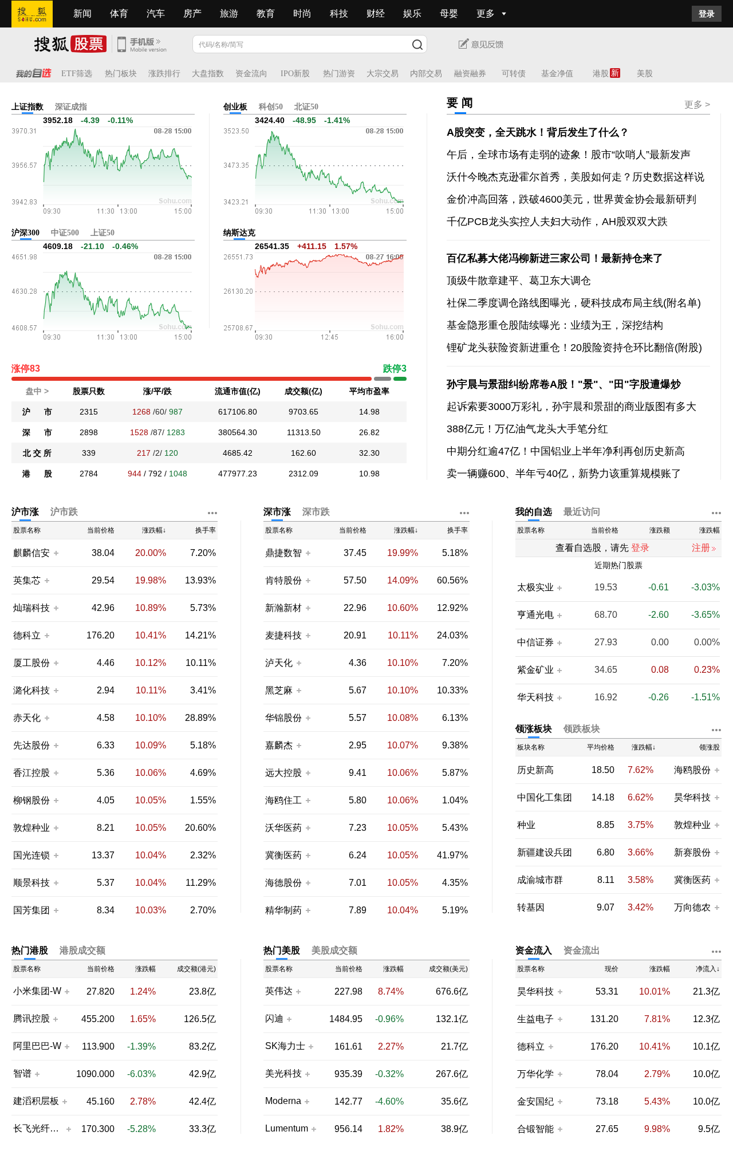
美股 (645, 73)
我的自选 (533, 511)
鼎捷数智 (283, 553)
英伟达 (279, 991)
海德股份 (283, 883)
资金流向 (251, 73)
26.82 (369, 432)
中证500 (65, 232)
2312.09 (303, 473)
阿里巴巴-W (37, 1046)
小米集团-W (37, 991)
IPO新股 (295, 73)
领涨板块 (533, 729)
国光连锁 (31, 855)
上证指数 (27, 106)
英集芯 (27, 580)
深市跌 (316, 511)
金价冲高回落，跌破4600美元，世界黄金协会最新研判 (571, 199)
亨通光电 (535, 615)
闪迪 (274, 1018)
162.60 (303, 453)
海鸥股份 (692, 770)
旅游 (229, 13)
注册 (701, 548)
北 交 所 (37, 453)
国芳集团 (31, 910)
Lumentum (286, 1128)
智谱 (22, 1073)
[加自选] (55, 553)
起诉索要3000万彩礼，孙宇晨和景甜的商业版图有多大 (571, 406)
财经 (375, 13)
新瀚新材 (283, 608)
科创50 (271, 106)
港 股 (37, 473)
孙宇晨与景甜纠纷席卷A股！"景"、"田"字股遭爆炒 (564, 384)
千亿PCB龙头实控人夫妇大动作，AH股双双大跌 (557, 221)
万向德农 (692, 907)
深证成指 (71, 106)
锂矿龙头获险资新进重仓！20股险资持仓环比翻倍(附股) (574, 347)
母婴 (449, 13)
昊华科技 (692, 797)
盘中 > (37, 391)
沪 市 (37, 411)
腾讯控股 (31, 1018)
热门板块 (121, 73)
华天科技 (535, 697)
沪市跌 (64, 511)
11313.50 (304, 432)
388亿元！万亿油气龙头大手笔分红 (527, 429)
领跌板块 (581, 729)
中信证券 (535, 642)
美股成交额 (334, 950)
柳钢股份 (31, 800)
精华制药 (283, 910)
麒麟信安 (31, 553)
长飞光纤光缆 (38, 1128)
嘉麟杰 (280, 745)
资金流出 (581, 950)
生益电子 (535, 1019)
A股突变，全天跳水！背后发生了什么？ (538, 132)
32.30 (369, 453)
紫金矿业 (535, 670)
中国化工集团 (544, 797)
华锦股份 (283, 718)
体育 (119, 13)
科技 (339, 13)
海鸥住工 (283, 800)
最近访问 (581, 511)
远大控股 (283, 773)
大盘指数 (208, 73)
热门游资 (339, 73)
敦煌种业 (31, 828)
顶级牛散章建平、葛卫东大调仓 (519, 280)
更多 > (697, 104)
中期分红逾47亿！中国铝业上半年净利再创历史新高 (566, 451)
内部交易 (426, 73)
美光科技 (283, 1073)
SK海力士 (285, 1046)
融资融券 (470, 73)
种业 (526, 825)
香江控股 (31, 773)
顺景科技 (31, 883)
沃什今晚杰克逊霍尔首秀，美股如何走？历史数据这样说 (575, 177)
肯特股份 (283, 580)
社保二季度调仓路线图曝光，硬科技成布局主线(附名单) (574, 303)
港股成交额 (82, 950)
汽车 (156, 13)
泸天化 (280, 663)
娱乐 (412, 13)
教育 (266, 13)
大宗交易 (382, 73)
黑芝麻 (280, 690)
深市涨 (277, 511)
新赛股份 (692, 852)
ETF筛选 (76, 73)
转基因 (531, 907)
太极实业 (535, 587)
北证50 (306, 106)
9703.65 (303, 411)
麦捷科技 (283, 635)
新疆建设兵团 (544, 852)
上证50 (102, 232)
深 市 (37, 432)
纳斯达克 (239, 232)
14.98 (369, 411)
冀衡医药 (283, 855)
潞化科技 (31, 690)
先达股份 (31, 745)
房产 (192, 13)
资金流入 (533, 950)
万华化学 (535, 1074)
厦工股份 (31, 663)
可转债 (514, 73)
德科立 (27, 635)
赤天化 (27, 718)
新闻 (82, 13)
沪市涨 (25, 511)
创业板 (235, 106)
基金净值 (557, 73)
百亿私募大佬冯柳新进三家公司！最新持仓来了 (555, 258)
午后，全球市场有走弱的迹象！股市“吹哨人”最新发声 (569, 154)
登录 (707, 13)
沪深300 (25, 232)
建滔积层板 (36, 1101)
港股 (601, 73)
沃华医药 (283, 828)
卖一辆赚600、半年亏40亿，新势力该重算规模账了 (564, 473)
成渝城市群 (540, 880)
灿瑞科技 (31, 608)
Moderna (283, 1101)
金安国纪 (535, 1101)
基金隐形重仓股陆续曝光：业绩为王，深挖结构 (555, 325)
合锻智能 (535, 1129)
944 (134, 473)
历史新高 (535, 770)
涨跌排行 (164, 73)
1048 (178, 473)
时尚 (302, 13)
